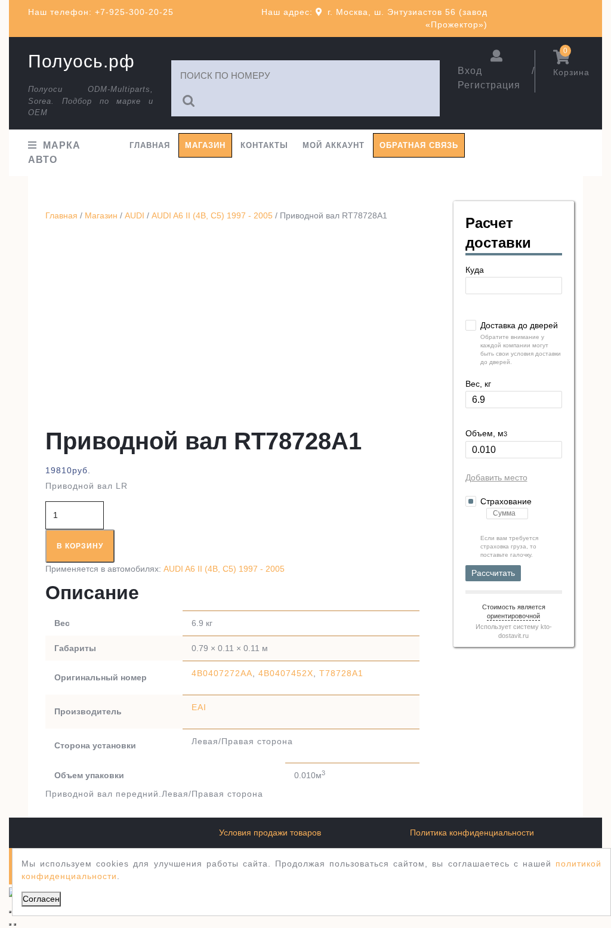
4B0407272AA (222, 673)
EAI (199, 707)
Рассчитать (493, 573)
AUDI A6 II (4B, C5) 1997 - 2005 (212, 215)
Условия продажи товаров (270, 832)
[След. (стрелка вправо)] (15, 924)
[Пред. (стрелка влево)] (10, 924)
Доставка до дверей (519, 325)
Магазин (205, 145)
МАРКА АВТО (54, 152)
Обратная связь (418, 145)
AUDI (134, 215)
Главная (149, 145)
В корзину (80, 546)
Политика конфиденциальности (472, 832)
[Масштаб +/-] (10, 912)
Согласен (41, 899)
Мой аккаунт (334, 145)
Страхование (506, 501)
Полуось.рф (81, 61)
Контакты (264, 145)
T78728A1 (341, 673)
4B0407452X (285, 673)
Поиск (189, 101)
